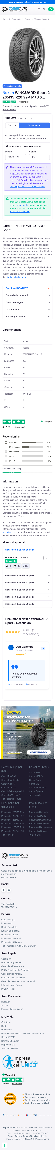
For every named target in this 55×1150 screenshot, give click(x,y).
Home (5, 19)
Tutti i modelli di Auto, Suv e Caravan (18, 946)
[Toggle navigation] (39, 9)
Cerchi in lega (8, 919)
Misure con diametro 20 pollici (20, 604)
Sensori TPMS (8, 1037)
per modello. (22, 205)
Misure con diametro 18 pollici (20, 590)
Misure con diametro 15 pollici (20, 550)
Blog (3, 1026)
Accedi (4, 1005)
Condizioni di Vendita (11, 974)
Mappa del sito (8, 1045)
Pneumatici (16, 19)
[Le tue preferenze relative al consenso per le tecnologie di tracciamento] (4, 1145)
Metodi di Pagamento (11, 962)
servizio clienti (9, 532)
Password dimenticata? (12, 1009)
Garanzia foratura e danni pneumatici (18, 981)
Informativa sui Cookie (11, 985)
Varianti (32, 152)
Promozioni (6, 1030)
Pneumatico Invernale (12, 86)
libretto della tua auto (20, 211)
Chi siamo (6, 1022)
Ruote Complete (9, 927)
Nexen (27, 19)
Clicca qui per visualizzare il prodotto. (27, 186)
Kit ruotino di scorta (10, 931)
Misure (8, 152)
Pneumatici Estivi (9, 935)
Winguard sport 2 (41, 19)
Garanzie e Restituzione (12, 966)
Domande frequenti (10, 1041)
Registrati (5, 1002)
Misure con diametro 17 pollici (20, 583)
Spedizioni (6, 959)
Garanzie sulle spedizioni (13, 977)
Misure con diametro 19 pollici (20, 597)
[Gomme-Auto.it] (14, 9)
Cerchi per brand (39, 767)
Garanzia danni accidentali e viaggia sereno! (27, 2)
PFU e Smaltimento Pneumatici (16, 970)
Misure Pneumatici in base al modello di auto (22, 1033)
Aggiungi (35, 125)
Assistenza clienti (9, 1048)
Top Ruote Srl (27, 1139)
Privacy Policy (8, 989)
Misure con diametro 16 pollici (20, 575)
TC (47, 1139)
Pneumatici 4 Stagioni (11, 942)
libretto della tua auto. (16, 277)
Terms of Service (30, 1136)
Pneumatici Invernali (11, 938)
